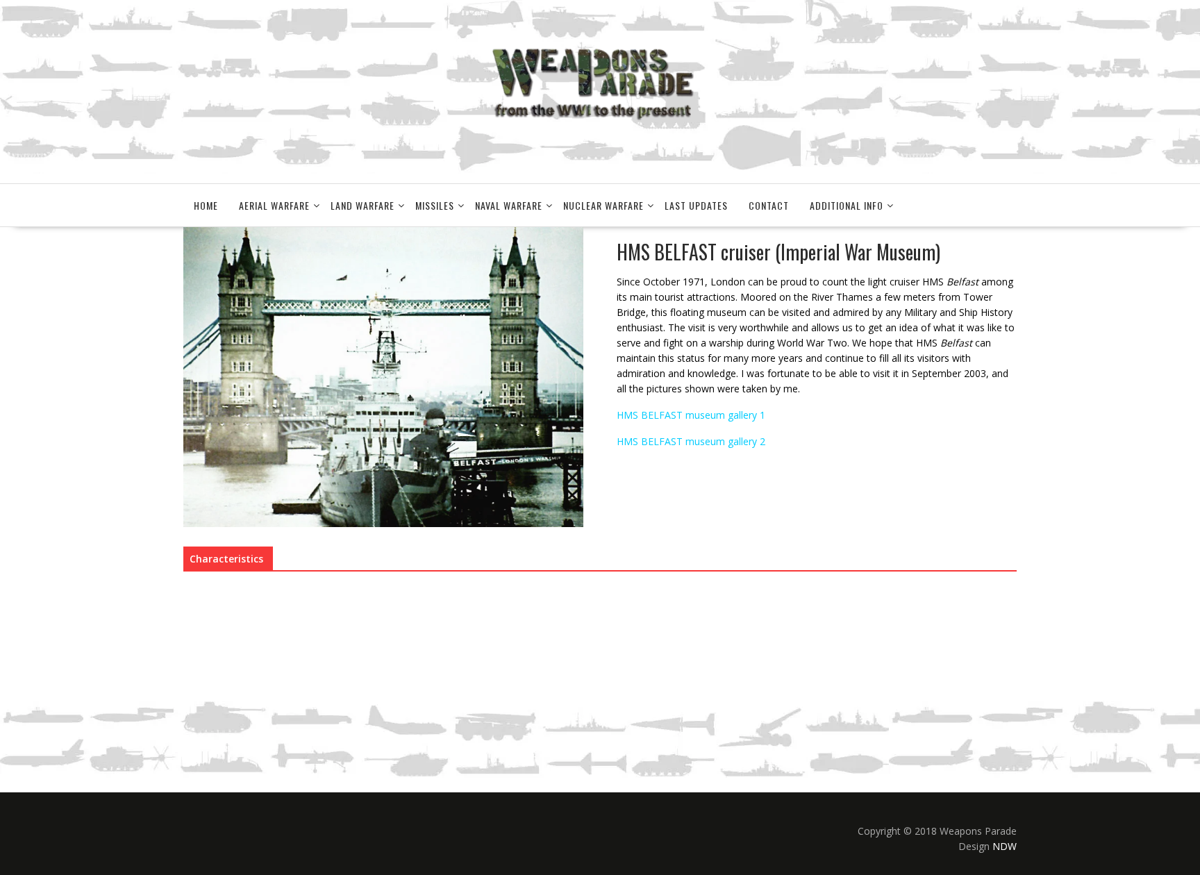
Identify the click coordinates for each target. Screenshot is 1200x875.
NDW (1004, 846)
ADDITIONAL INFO (846, 205)
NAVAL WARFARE (508, 205)
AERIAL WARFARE (274, 205)
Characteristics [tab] (226, 558)
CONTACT (769, 205)
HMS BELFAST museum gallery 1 (691, 415)
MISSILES (434, 205)
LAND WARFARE (362, 205)
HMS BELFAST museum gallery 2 (691, 441)
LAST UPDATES (696, 205)
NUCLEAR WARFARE (603, 205)
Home (206, 205)
